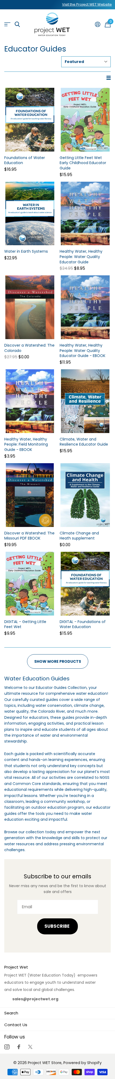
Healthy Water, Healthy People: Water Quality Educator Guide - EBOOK (82, 350)
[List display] (108, 77)
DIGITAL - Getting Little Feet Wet (25, 624)
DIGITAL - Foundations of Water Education (83, 624)
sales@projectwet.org (35, 999)
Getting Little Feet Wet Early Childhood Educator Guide (83, 163)
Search (11, 1013)
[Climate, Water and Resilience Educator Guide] (85, 401)
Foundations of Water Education (24, 160)
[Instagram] (6, 1046)
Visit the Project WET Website (87, 4)
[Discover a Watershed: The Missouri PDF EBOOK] (29, 495)
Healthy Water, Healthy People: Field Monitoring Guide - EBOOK (26, 444)
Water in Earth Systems (26, 251)
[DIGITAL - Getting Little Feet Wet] (29, 584)
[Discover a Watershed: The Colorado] (29, 307)
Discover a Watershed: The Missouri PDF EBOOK (29, 536)
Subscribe (57, 926)
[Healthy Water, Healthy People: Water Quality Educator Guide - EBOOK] (85, 307)
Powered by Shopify (82, 1062)
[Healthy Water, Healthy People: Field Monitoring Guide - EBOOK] (29, 401)
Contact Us (15, 1025)
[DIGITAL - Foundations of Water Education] (85, 584)
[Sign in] (97, 24)
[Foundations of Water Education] (29, 120)
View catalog (7, 24)
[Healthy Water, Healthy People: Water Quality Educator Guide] (85, 213)
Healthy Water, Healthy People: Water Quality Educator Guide (81, 256)
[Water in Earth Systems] (29, 213)
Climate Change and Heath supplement (79, 536)
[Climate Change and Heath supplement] (85, 495)
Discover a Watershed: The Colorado (29, 348)
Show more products (57, 661)
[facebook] (18, 1047)
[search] (17, 24)
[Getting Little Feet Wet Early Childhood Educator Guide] (85, 120)
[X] (30, 1047)
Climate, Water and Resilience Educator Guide (84, 442)
